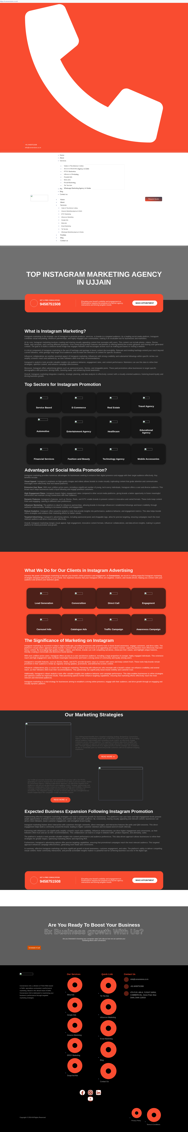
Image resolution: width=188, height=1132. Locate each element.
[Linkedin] (98, 1092)
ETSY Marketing (66, 214)
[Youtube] (90, 1099)
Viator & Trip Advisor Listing (69, 208)
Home (62, 199)
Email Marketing (66, 226)
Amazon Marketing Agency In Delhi (71, 211)
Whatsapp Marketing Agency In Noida (72, 232)
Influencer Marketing (67, 217)
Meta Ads (64, 223)
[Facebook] (82, 1092)
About (62, 202)
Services (63, 205)
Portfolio (63, 235)
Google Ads (64, 220)
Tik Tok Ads (64, 229)
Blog (61, 238)
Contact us (64, 241)
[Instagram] (90, 1092)
